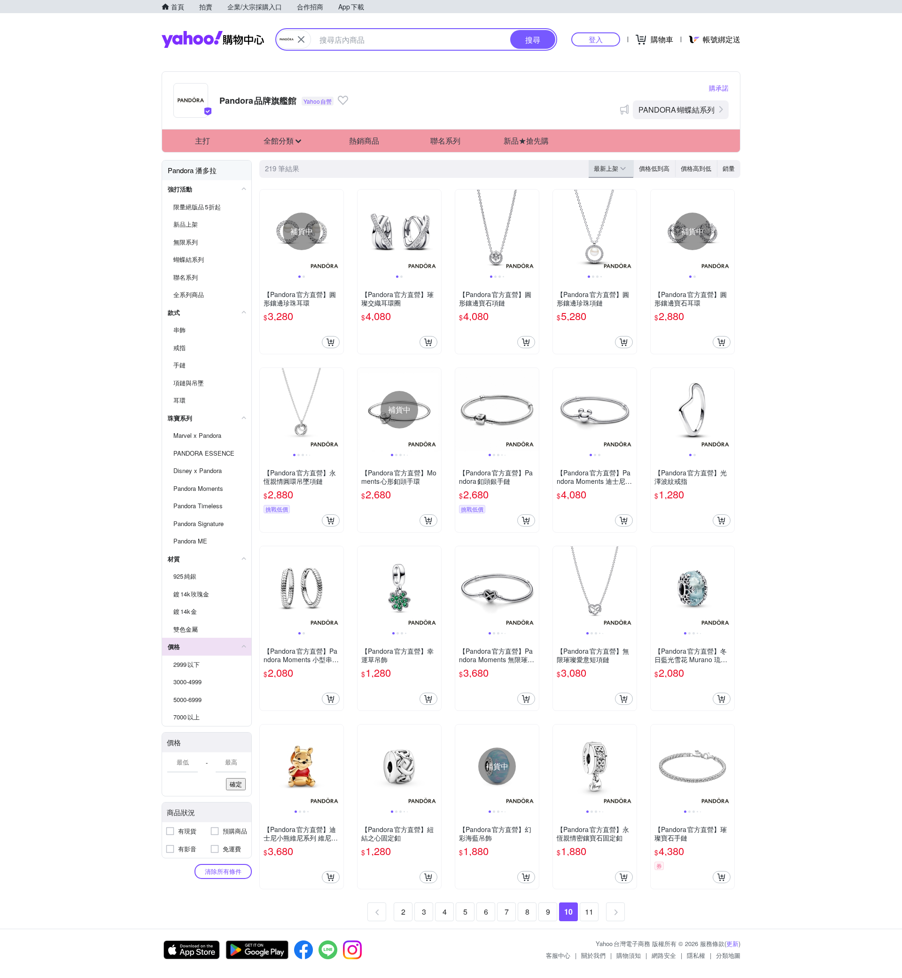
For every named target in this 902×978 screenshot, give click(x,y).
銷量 (729, 168)
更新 (732, 943)
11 (589, 911)
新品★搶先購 (526, 140)
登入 (596, 39)
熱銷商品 (364, 140)
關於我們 (593, 955)
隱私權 (696, 955)
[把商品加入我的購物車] (331, 342)
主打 (202, 140)
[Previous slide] (266, 231)
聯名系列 (445, 140)
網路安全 (664, 955)
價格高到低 (696, 168)
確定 (236, 783)
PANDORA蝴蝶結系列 (676, 109)
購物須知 (628, 955)
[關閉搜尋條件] (301, 39)
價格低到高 (654, 168)
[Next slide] (337, 231)
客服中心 (558, 955)
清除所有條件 (223, 871)
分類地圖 (728, 955)
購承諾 (719, 87)
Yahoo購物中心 (213, 39)
